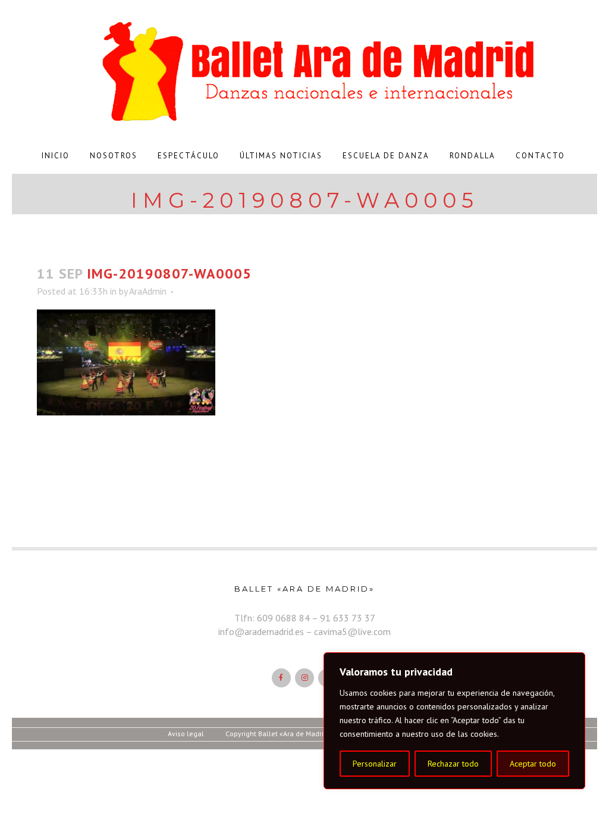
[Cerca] (573, 662)
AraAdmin (148, 291)
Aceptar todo (533, 763)
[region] (454, 720)
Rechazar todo (453, 763)
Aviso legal (186, 733)
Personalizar (375, 763)
